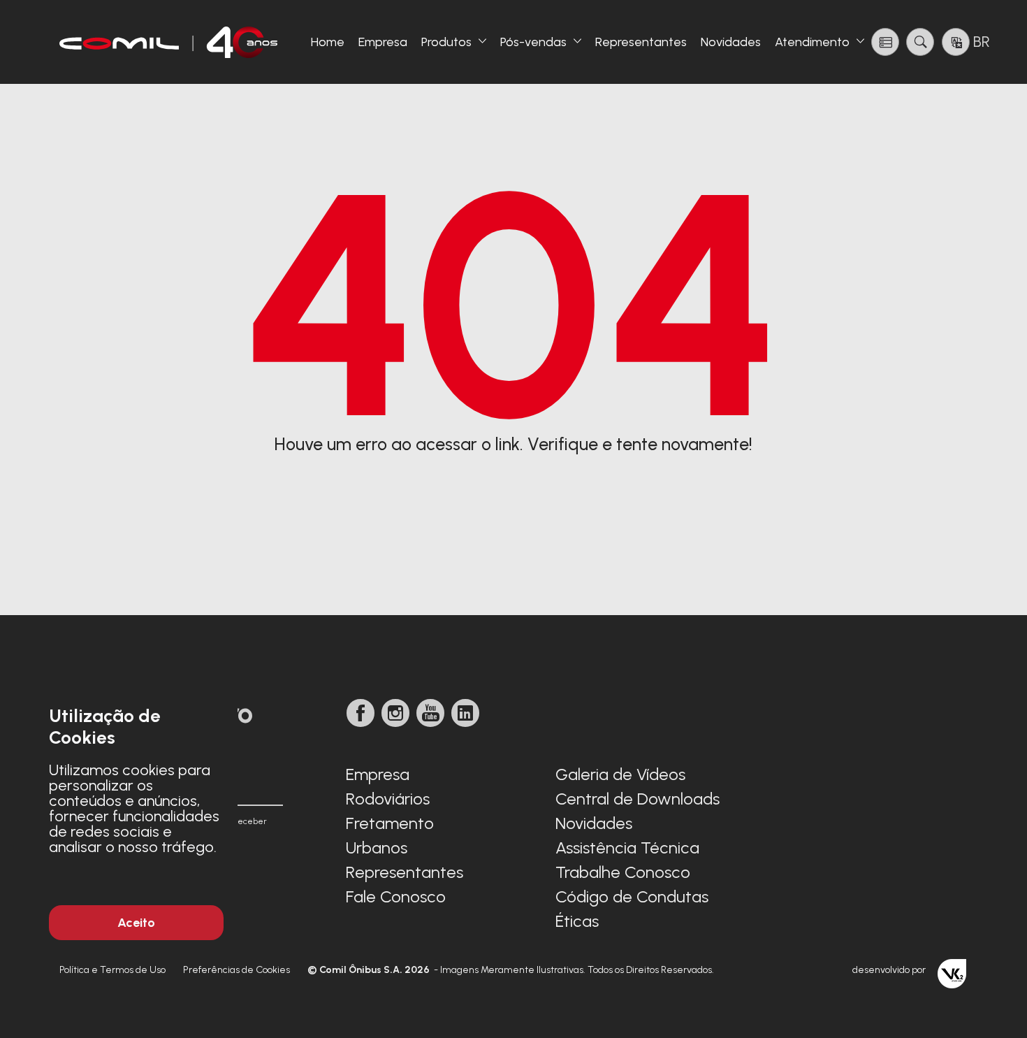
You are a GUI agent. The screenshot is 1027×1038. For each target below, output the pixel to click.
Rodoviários (388, 798)
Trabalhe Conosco (622, 872)
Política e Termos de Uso (112, 970)
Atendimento (812, 42)
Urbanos (376, 847)
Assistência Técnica (627, 847)
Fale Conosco (396, 896)
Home (327, 42)
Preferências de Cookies (236, 970)
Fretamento (390, 823)
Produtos (446, 42)
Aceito (136, 922)
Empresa (382, 42)
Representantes (641, 42)
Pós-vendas (533, 42)
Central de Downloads (637, 798)
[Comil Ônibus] (169, 42)
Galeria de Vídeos (620, 774)
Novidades (731, 42)
